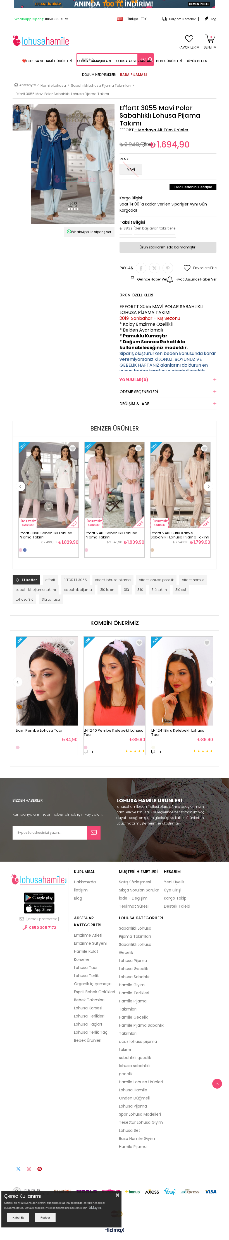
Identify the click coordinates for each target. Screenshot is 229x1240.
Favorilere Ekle (72, 448)
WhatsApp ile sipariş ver (91, 231)
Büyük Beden (196, 61)
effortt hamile (193, 579)
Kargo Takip (175, 898)
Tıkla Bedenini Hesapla (193, 187)
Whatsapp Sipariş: (41, 19)
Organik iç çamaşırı (92, 984)
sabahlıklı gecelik (135, 1057)
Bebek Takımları (89, 1000)
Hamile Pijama (133, 1146)
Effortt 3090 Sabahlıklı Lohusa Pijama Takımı (45, 533)
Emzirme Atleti (88, 935)
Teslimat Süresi (134, 906)
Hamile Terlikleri (134, 993)
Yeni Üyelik (174, 882)
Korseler (81, 959)
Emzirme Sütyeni (90, 943)
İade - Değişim (133, 898)
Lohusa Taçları (88, 1024)
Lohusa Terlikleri (89, 1016)
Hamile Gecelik (133, 1017)
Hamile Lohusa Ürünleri (141, 1082)
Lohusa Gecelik (133, 968)
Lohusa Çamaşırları (93, 61)
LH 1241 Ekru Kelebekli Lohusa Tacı (177, 731)
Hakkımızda (85, 882)
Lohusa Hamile (133, 1090)
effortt (50, 579)
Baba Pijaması (133, 74)
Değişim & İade (134, 404)
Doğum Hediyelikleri (99, 74)
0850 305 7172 (42, 927)
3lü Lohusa (51, 599)
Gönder (94, 833)
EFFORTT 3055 (75, 579)
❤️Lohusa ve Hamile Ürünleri (47, 61)
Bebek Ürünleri (169, 61)
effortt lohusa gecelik (156, 579)
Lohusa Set (129, 1130)
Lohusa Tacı (85, 967)
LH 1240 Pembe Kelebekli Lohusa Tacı (114, 731)
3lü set (180, 589)
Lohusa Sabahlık (134, 977)
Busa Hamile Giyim (137, 1138)
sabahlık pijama (78, 589)
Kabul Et (18, 1217)
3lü (126, 589)
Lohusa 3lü (24, 599)
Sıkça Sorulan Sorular (139, 890)
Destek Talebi (177, 906)
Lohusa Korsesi (88, 1008)
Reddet (45, 1217)
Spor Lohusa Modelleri (140, 1114)
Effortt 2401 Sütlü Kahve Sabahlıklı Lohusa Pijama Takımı (180, 533)
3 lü (140, 589)
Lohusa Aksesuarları (133, 61)
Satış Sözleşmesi (135, 882)
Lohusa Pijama (133, 960)
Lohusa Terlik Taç (91, 1032)
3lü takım (108, 589)
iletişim (81, 890)
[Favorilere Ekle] (71, 642)
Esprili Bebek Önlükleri (94, 992)
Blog (213, 19)
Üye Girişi (172, 890)
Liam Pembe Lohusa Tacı (39, 730)
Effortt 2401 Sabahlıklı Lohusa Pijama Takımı (111, 533)
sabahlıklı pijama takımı (35, 589)
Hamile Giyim (132, 985)
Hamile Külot (86, 951)
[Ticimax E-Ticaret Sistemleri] (115, 1230)
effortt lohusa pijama (113, 579)
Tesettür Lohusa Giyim (141, 1122)
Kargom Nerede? (182, 19)
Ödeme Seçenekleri (139, 392)
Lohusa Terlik (86, 975)
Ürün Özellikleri (136, 295)
